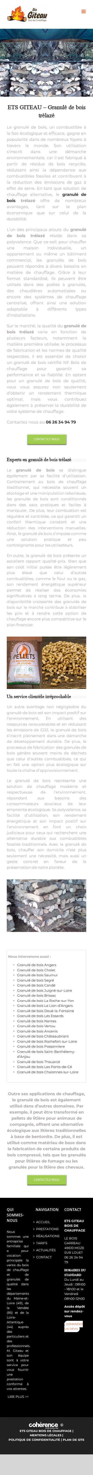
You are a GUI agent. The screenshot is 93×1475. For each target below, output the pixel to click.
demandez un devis (73, 1326)
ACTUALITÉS (46, 1250)
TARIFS (41, 1243)
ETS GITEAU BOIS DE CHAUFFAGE (46, 1431)
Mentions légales (45, 1435)
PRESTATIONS (46, 1229)
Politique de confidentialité (34, 1439)
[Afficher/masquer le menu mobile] (83, 11)
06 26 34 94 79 (61, 422)
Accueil (43, 1222)
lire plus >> (18, 1397)
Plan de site (73, 1439)
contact (44, 1257)
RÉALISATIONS (46, 1236)
